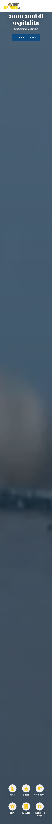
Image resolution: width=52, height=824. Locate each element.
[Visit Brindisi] (12, 5)
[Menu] (46, 6)
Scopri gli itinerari (26, 37)
